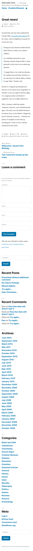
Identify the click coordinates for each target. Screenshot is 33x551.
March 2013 (7, 344)
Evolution (6, 464)
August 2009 (8, 397)
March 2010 (7, 375)
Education (6, 461)
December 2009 (9, 384)
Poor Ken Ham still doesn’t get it (13, 307)
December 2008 (9, 422)
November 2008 (9, 425)
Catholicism (7, 445)
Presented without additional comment (15, 278)
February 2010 (8, 378)
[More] (26, 8)
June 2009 (7, 403)
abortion (6, 136)
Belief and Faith (9, 442)
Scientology (7, 502)
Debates (6, 458)
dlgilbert (6, 24)
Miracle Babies (8, 286)
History (5, 474)
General (25, 134)
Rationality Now (8, 3)
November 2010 (9, 350)
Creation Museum (16, 8)
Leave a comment (9, 26)
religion (18, 136)
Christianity (7, 449)
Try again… (7, 289)
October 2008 (8, 428)
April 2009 (7, 409)
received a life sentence (19, 36)
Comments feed (9, 522)
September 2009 (10, 394)
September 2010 (9, 356)
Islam (4, 480)
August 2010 (8, 359)
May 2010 (6, 369)
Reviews (6, 495)
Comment (5, 185)
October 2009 (8, 391)
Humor (5, 477)
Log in (4, 516)
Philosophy (7, 486)
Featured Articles (10, 467)
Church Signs (8, 452)
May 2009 (6, 406)
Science (5, 498)
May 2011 (6, 347)
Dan (3, 320)
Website (4, 224)
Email (4, 215)
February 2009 (9, 416)
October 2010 (8, 353)
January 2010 (8, 381)
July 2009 (6, 400)
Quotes (5, 492)
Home (4, 8)
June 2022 (7, 338)
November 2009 (9, 387)
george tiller (12, 136)
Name (4, 206)
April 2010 (6, 372)
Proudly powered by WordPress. (20, 546)
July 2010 (6, 363)
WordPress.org (9, 525)
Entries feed (7, 519)
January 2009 (8, 419)
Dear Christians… (10, 292)
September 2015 (9, 341)
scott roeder (24, 136)
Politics (5, 489)
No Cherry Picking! (10, 283)
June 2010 (6, 366)
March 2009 (7, 412)
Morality (5, 483)
